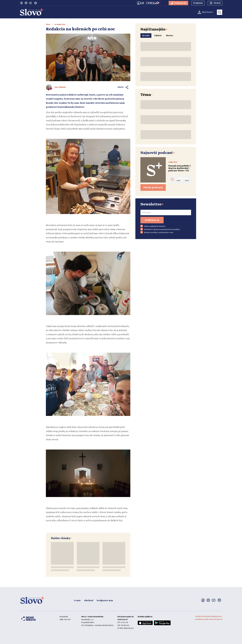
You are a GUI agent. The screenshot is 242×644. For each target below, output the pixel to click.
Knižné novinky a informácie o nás (158, 232)
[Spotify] (35, 3)
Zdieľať (121, 87)
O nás (77, 600)
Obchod (88, 600)
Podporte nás (105, 600)
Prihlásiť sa (152, 220)
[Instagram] (26, 3)
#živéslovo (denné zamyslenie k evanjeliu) (162, 229)
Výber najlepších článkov (154, 226)
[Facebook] (21, 3)
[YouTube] (30, 3)
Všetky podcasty (153, 187)
